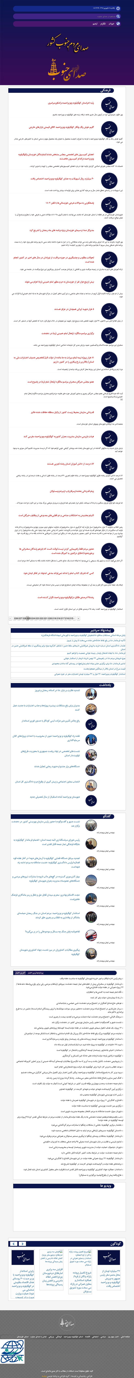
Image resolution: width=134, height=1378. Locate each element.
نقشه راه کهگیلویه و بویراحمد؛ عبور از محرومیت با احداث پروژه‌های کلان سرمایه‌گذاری (46, 738)
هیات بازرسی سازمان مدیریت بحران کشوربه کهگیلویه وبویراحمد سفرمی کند (59, 437)
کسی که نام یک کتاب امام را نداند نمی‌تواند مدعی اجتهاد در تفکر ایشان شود (59, 573)
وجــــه (44, 1376)
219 (53, 618)
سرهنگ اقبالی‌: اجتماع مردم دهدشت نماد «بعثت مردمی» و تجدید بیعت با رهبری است (85, 1017)
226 (24, 618)
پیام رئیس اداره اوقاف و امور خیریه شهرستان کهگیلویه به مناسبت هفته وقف (91, 978)
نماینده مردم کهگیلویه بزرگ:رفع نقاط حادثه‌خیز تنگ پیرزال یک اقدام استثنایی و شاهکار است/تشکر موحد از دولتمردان (73, 1033)
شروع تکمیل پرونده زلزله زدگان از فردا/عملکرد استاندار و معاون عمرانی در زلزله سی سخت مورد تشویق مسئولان (80, 1282)
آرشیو (95, 24)
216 (66, 618)
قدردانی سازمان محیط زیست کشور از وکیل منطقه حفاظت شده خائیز (62, 412)
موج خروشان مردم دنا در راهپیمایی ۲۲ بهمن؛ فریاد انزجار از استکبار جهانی (94, 658)
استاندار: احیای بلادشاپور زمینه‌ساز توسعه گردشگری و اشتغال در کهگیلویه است (89, 1050)
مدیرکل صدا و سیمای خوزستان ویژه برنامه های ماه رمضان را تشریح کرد (62, 230)
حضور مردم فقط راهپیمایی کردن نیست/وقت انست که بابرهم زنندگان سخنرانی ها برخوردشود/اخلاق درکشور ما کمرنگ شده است (56, 551)
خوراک (111, 24)
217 (62, 618)
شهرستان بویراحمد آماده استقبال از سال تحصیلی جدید (55, 797)
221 (45, 618)
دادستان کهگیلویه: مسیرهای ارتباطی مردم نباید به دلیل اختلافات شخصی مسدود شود (86, 1130)
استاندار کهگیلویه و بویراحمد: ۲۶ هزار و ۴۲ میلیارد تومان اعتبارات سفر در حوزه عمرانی (89, 674)
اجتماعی (95, 1336)
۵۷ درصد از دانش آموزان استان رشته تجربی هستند (70, 464)
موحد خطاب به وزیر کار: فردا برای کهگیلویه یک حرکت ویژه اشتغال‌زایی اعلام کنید (88, 1067)
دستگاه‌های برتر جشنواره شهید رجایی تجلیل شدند (57, 767)
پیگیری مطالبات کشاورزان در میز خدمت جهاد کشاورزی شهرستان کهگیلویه (50, 952)
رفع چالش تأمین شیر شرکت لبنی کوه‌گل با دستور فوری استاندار (51, 721)
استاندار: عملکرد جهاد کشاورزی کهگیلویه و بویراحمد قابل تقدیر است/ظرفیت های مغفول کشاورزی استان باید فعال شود (73, 1169)
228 (15, 618)
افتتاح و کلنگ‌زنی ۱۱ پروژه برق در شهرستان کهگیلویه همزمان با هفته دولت (91, 1100)
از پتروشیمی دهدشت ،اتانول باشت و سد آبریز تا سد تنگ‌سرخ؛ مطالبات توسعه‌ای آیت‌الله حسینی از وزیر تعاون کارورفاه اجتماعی (69, 1061)
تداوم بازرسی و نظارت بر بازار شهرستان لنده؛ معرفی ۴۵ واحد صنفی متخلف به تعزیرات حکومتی (82, 1141)
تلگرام (103, 24)
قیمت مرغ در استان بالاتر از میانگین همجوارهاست (104, 669)
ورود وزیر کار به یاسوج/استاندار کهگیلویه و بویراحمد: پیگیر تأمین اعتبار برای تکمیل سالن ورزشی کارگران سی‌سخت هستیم (71, 1072)
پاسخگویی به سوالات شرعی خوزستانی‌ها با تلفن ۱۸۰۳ (70, 203)
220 (49, 618)
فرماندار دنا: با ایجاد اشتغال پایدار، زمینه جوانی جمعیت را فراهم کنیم (96, 653)
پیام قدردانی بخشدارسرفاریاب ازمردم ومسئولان (72, 491)
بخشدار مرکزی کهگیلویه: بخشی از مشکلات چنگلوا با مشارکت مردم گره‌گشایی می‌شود (86, 1125)
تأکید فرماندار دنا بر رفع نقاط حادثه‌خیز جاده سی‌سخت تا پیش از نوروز (96, 640)
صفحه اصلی (125, 1336)
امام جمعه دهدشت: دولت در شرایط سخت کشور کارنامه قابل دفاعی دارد (91, 1153)
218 (58, 618)
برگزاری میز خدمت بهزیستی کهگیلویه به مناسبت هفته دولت (97, 1106)
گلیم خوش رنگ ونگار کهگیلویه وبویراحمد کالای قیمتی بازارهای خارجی (61, 127)
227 (19, 618)
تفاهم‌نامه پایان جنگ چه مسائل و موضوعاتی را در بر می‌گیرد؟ (52, 932)
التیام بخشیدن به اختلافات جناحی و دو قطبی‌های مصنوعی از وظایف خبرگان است (56, 515)
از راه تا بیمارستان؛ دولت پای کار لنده (106, 997)
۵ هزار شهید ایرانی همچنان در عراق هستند (74, 309)
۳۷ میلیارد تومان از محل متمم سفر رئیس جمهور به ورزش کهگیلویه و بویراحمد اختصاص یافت (110, 1278)
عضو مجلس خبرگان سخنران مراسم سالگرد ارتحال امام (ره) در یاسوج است (60, 382)
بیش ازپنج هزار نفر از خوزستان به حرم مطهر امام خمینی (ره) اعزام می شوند (59, 282)
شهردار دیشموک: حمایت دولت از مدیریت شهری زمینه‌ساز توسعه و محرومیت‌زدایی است (85, 1147)
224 (32, 618)
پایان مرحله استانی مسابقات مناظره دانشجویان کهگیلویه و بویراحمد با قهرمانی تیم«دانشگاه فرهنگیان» (83, 635)
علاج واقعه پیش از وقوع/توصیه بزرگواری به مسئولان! (100, 1175)
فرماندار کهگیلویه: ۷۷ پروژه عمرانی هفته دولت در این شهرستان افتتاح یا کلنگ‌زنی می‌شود (85, 1158)
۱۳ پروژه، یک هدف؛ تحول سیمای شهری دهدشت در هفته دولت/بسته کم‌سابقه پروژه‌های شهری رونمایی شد (78, 1028)
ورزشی (51, 1336)
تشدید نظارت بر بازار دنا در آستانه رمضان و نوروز (57, 690)
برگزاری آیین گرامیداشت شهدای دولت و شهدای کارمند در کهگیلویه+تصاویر (90, 1089)
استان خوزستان (22, 1336)
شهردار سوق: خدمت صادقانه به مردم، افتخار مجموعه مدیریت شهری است (91, 1111)
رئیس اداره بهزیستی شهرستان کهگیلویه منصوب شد (101, 1094)
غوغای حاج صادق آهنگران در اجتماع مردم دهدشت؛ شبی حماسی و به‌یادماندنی (89, 1003)
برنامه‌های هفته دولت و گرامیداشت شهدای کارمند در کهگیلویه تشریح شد (91, 1164)
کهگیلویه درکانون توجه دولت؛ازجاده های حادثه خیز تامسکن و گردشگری (92, 1056)
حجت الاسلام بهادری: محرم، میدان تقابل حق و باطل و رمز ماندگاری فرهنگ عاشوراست (45, 897)
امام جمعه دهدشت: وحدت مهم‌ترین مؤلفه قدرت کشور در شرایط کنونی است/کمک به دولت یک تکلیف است (77, 1083)
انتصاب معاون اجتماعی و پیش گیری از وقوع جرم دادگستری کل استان (47, 782)
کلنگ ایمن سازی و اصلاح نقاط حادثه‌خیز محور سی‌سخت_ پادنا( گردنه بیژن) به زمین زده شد (84, 1078)
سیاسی (103, 1336)
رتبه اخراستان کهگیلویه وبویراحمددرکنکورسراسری (71, 103)
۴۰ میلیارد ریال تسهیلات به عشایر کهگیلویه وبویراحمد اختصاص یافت (62, 179)
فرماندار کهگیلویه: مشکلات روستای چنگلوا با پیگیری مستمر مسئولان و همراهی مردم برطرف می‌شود (81, 1136)
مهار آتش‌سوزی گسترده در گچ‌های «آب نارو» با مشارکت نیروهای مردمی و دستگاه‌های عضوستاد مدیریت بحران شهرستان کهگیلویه (46, 879)
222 (41, 618)
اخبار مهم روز (113, 1336)
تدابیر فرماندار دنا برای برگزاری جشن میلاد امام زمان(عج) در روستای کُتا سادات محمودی (88, 664)
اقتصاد (87, 1336)
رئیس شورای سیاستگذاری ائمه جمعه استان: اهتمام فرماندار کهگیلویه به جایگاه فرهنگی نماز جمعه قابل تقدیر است (47, 842)
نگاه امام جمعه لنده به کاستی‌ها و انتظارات (104, 992)
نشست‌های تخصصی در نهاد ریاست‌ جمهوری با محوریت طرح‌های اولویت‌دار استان (50, 753)
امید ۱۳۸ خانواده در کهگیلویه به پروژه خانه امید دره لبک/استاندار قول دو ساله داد (88, 1044)
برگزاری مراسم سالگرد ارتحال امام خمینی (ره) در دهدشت (68, 333)
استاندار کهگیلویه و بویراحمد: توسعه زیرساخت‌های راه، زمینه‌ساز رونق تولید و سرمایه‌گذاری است (82, 1039)
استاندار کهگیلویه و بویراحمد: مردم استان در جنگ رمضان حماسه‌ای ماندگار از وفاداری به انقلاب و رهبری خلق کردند (48, 915)
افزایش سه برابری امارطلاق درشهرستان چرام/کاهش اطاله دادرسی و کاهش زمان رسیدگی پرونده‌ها (52, 1277)
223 (36, 618)
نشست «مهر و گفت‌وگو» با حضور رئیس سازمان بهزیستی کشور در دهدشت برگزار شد (45, 824)
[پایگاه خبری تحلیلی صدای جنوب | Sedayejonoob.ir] (67, 69)
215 (70, 618)
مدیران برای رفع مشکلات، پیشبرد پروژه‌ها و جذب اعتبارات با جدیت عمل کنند (46, 708)
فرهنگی (59, 1336)
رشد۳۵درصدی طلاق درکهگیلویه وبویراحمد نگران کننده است (66, 597)
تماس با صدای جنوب (38, 1336)
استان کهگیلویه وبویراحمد (73, 1336)
